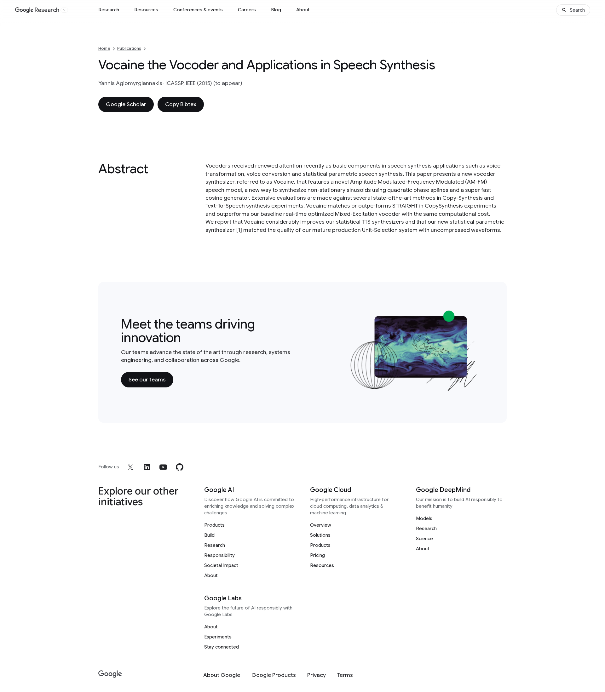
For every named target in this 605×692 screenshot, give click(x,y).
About (303, 10)
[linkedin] (146, 467)
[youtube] (163, 467)
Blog (276, 10)
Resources (146, 10)
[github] (179, 467)
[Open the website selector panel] (64, 10)
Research (108, 10)
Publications (129, 48)
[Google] (110, 674)
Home (104, 48)
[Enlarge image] (474, 388)
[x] (130, 467)
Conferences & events (198, 10)
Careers (247, 10)
